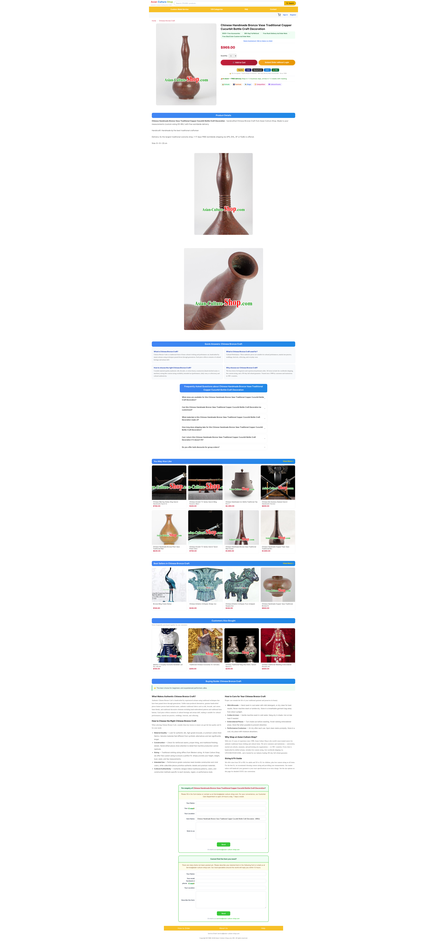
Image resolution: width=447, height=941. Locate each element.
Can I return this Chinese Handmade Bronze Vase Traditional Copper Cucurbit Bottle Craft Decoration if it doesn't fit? (223, 438)
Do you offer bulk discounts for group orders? (223, 447)
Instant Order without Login (277, 62)
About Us (223, 928)
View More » (288, 461)
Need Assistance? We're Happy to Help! (258, 41)
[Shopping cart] (279, 15)
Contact (273, 9)
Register (293, 15)
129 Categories (217, 9)
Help (263, 928)
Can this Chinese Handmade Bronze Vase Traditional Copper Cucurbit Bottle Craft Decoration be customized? (223, 408)
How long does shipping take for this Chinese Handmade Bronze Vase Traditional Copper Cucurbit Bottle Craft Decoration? (223, 428)
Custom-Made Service (179, 9)
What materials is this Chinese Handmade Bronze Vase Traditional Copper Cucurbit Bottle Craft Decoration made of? (223, 418)
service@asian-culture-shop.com (228, 849)
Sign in (285, 15)
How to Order (184, 928)
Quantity (224, 56)
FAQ (246, 9)
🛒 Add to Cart (239, 63)
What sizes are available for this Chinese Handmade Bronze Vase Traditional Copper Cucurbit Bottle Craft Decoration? (223, 398)
